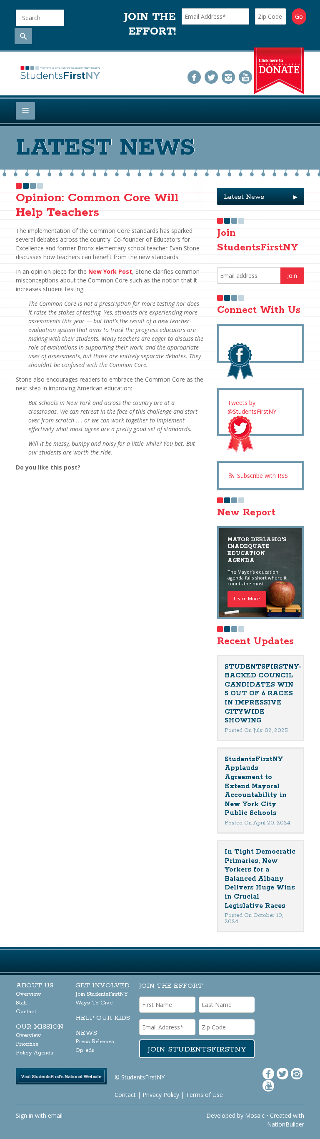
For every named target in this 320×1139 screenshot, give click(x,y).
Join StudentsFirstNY (101, 994)
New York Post (110, 271)
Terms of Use (204, 1095)
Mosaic (255, 1115)
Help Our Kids (102, 1018)
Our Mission (39, 1026)
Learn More (247, 598)
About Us (34, 985)
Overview (28, 994)
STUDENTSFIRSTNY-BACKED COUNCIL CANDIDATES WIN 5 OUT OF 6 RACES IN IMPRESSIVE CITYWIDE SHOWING (263, 693)
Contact (26, 1011)
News (86, 1033)
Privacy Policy (160, 1095)
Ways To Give (93, 1003)
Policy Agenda (34, 1053)
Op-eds (85, 1050)
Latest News (261, 196)
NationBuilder (285, 1124)
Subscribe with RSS (262, 476)
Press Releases (94, 1041)
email (55, 1115)
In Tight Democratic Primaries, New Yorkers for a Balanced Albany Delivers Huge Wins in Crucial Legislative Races (260, 878)
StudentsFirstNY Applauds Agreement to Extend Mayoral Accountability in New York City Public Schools (256, 786)
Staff (21, 1003)
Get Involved (102, 985)
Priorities (27, 1044)
